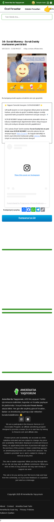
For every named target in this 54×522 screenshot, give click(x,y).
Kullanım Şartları (7, 513)
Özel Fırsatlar (12, 8)
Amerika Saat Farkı (24, 506)
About (2, 506)
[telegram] (51, 3)
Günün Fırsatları (32, 9)
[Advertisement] (27, 32)
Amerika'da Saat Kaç (9, 509)
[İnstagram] (21, 419)
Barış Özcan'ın (22, 134)
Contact (10, 506)
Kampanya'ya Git (27, 218)
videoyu (37, 136)
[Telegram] (28, 419)
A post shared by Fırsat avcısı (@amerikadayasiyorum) (28, 203)
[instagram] (48, 3)
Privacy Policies (27, 509)
